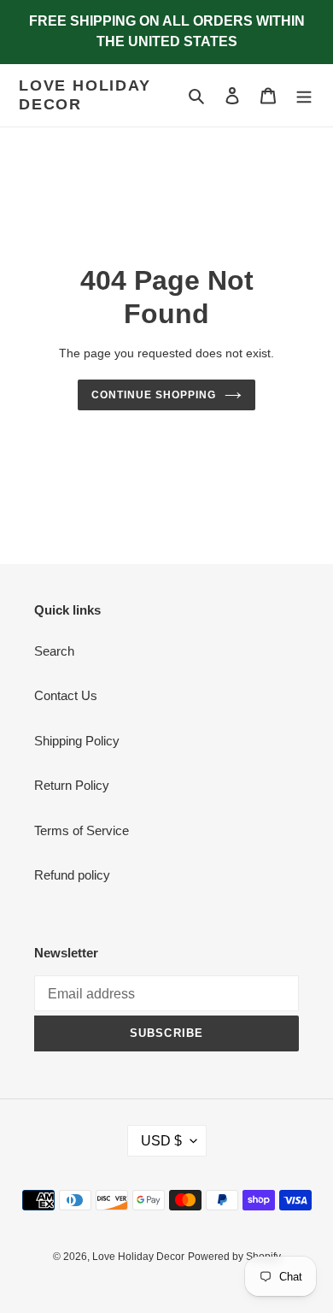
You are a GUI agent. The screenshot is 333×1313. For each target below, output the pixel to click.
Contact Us (65, 695)
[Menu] (304, 95)
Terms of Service (81, 830)
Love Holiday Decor (85, 95)
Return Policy (71, 785)
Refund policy (72, 875)
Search (54, 651)
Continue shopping (153, 395)
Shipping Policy (77, 740)
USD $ (161, 1140)
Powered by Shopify (234, 1257)
